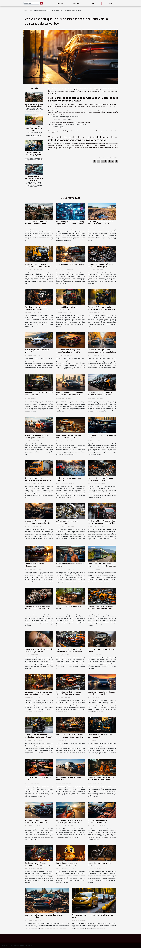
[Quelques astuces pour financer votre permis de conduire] (70, 425)
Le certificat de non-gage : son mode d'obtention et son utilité (68, 351)
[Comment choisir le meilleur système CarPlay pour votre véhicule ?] (34, 145)
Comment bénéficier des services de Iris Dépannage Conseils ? (39, 650)
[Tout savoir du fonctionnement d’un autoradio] (102, 425)
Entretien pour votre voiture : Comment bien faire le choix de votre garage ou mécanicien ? (37, 309)
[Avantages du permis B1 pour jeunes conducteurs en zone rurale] (34, 119)
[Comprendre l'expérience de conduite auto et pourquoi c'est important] (39, 510)
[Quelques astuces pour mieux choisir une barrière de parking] (94, 900)
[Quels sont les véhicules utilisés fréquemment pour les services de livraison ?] (39, 468)
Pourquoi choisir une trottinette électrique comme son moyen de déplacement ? (100, 395)
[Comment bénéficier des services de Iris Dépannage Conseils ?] (39, 639)
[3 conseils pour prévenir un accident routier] (70, 254)
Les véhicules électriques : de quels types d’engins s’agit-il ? (101, 693)
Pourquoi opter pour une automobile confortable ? (98, 821)
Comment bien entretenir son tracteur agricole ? (67, 308)
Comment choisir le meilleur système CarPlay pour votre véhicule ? (34, 154)
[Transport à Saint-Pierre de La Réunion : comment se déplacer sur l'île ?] (102, 553)
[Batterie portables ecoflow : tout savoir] (70, 596)
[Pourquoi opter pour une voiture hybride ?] (39, 339)
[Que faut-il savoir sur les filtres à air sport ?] (39, 767)
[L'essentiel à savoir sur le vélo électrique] (102, 853)
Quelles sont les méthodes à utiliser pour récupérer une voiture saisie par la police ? (102, 523)
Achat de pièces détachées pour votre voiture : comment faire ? (100, 479)
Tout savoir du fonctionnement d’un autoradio (102, 436)
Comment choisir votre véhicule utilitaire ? (68, 778)
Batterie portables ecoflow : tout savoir (68, 607)
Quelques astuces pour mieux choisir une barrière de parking (92, 916)
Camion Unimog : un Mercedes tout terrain (101, 650)
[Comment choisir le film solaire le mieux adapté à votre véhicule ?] (70, 810)
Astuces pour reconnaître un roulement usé (67, 522)
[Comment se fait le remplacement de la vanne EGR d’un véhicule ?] (39, 596)
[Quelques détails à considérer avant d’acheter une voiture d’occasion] (47, 900)
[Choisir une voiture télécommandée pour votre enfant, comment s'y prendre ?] (39, 682)
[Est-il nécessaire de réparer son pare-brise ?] (70, 468)
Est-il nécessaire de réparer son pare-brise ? (68, 479)
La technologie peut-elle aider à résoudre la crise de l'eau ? (100, 222)
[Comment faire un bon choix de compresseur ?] (102, 724)
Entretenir (60, 3)
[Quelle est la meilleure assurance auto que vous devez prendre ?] (102, 767)
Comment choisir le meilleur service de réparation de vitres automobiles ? (34, 178)
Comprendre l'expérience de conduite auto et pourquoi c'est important (37, 523)
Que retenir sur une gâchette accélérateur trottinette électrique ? (38, 736)
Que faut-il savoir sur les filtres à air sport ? (38, 778)
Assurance (76, 3)
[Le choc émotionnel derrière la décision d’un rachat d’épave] (34, 97)
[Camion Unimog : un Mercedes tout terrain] (102, 639)
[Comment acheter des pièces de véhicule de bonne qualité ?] (102, 254)
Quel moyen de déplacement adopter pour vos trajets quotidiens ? (101, 352)
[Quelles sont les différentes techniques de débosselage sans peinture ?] (39, 853)
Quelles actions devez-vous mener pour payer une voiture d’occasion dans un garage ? (69, 737)
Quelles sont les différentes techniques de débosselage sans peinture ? (37, 865)
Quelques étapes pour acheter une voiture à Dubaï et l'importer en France (69, 395)
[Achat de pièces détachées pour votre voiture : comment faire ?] (102, 468)
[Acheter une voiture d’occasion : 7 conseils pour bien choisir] (39, 425)
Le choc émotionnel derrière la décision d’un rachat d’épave (34, 105)
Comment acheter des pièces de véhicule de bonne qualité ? (100, 265)
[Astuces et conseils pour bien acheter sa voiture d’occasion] (39, 810)
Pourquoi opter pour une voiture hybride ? (37, 351)
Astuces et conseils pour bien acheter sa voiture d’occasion (36, 821)
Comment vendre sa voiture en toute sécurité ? (70, 565)
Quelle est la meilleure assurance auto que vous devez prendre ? (101, 778)
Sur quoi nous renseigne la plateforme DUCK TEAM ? (66, 864)
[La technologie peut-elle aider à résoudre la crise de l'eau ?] (102, 211)
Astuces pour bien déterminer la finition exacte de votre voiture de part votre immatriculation (69, 651)
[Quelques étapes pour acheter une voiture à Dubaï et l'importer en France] (70, 382)
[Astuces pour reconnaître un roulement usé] (70, 510)
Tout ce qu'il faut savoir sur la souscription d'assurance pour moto (102, 308)
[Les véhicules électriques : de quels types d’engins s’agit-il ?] (102, 682)
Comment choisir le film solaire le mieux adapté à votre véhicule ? (69, 821)
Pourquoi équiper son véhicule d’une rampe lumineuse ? (39, 393)
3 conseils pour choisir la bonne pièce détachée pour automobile (69, 693)
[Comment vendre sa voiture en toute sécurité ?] (70, 553)
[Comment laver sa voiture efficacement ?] (39, 553)
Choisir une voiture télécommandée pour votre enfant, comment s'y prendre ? (38, 694)
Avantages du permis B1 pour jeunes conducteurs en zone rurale (34, 128)
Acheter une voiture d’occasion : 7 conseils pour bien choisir (38, 436)
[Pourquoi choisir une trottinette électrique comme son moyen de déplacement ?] (102, 382)
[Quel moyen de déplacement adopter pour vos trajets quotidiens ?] (102, 339)
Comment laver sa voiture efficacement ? (34, 565)
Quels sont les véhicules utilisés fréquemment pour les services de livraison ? (38, 480)
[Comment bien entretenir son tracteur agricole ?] (70, 297)
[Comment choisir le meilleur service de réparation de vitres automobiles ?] (34, 169)
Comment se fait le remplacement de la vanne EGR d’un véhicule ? (38, 607)
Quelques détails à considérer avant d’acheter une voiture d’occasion (44, 916)
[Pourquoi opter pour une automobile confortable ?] (102, 810)
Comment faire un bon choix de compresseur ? (100, 736)
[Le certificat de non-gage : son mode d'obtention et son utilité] (70, 339)
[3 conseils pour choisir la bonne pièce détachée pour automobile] (70, 682)
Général (110, 3)
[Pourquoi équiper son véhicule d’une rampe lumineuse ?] (39, 382)
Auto (93, 3)
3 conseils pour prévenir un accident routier (70, 265)
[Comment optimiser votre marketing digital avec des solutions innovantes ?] (70, 211)
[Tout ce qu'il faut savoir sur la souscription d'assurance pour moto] (102, 297)
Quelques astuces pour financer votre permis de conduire (68, 436)
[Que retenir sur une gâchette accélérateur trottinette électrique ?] (39, 724)
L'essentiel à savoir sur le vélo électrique (99, 864)
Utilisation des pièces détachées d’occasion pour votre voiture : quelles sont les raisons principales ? (102, 609)
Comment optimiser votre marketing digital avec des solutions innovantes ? (70, 224)
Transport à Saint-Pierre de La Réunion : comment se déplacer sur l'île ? (101, 566)
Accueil (25, 10)
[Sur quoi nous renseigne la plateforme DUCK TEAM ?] (70, 853)
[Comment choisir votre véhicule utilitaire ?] (70, 767)
